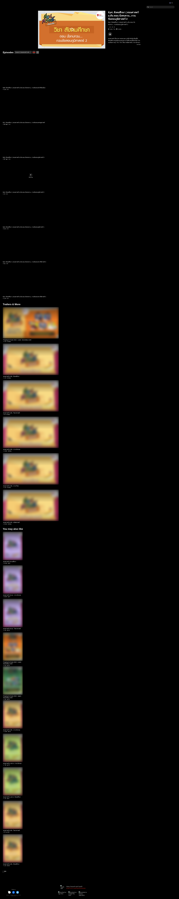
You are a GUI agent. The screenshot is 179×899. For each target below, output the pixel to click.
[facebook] (13, 892)
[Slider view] (33, 52)
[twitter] (17, 892)
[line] (9, 892)
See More (139, 44)
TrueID (8, 3)
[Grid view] (37, 52)
